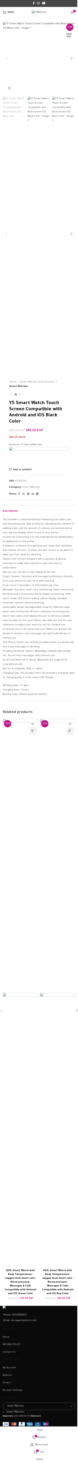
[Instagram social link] (38, 3)
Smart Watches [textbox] (13, 1412)
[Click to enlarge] (9, 88)
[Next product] (20, 394)
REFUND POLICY (11, 1344)
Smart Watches (18, 386)
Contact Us (9, 1352)
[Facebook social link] (34, 3)
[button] (6, 58)
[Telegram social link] (37, 494)
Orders (7, 1382)
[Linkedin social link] (33, 494)
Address (7, 1375)
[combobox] (13, 1412)
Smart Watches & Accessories (37, 382)
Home (12, 382)
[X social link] (23, 494)
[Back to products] (15, 394)
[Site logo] (39, 12)
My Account (9, 1368)
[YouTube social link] (43, 3)
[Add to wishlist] (33, 724)
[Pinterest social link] (28, 494)
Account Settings (12, 1390)
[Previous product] (11, 394)
